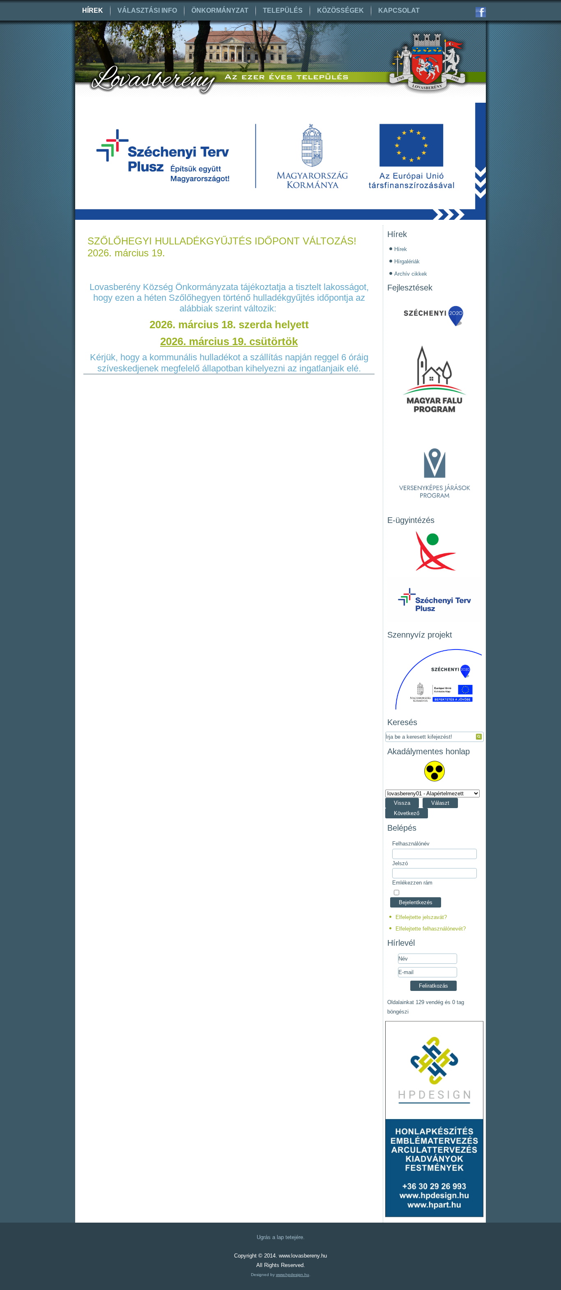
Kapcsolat (399, 10)
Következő (406, 813)
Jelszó (400, 863)
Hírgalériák (407, 261)
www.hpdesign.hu (292, 1274)
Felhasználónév (411, 844)
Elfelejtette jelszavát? (421, 917)
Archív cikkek (410, 274)
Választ (440, 803)
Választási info (147, 10)
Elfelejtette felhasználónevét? (430, 929)
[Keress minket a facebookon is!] (481, 12)
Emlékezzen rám (412, 883)
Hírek (92, 10)
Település (283, 10)
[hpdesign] (434, 1215)
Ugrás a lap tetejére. (281, 1237)
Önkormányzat (219, 10)
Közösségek (340, 10)
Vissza (402, 803)
